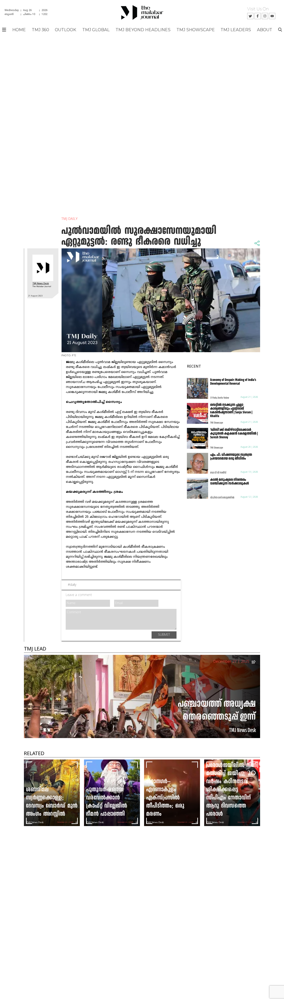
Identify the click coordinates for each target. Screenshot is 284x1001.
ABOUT (264, 29)
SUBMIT (164, 635)
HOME (19, 29)
